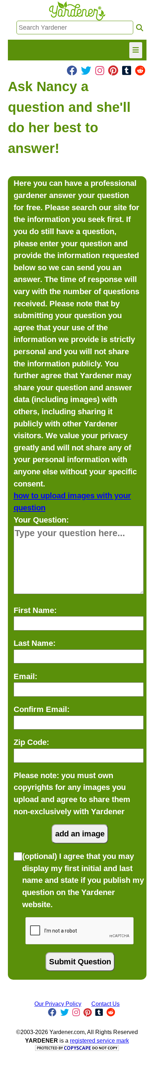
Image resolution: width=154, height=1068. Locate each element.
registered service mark (99, 1041)
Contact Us (105, 1004)
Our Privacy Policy (57, 1004)
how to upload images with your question (72, 501)
